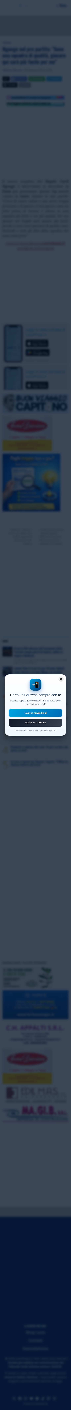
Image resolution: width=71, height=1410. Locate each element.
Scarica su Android (36, 713)
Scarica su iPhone (35, 722)
